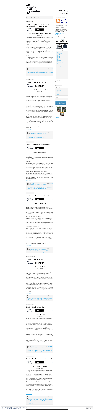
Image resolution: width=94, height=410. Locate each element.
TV (49, 75)
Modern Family (59, 66)
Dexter (57, 58)
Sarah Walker (33, 188)
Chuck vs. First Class (34, 349)
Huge (57, 63)
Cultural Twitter (59, 33)
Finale (47, 72)
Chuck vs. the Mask (42, 297)
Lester (32, 187)
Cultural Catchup (48, 2)
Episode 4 (36, 400)
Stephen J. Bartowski (42, 75)
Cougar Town (58, 57)
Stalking (39, 188)
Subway (45, 252)
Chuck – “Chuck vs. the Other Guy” (37, 82)
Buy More (31, 71)
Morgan (41, 73)
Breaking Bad (58, 54)
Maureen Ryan (58, 94)
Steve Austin (31, 351)
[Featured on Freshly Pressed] (60, 104)
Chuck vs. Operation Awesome (43, 399)
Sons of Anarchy (59, 69)
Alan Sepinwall (59, 90)
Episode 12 (49, 185)
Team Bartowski (36, 137)
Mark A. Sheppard (34, 136)
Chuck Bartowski (40, 71)
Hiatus (44, 298)
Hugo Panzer (38, 350)
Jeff (30, 187)
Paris (45, 136)
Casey (37, 133)
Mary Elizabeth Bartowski (35, 73)
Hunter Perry (43, 250)
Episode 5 (48, 349)
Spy (43, 252)
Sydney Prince (43, 401)
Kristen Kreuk (47, 298)
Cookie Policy (19, 408)
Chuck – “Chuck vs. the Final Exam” (37, 196)
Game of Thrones (59, 60)
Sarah (33, 299)
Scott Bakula (49, 73)
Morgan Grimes (39, 136)
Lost (57, 64)
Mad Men (58, 65)
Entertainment (43, 72)
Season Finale (36, 75)
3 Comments (51, 248)
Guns (43, 400)
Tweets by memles (57, 34)
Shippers (39, 299)
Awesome (37, 69)
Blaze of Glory (42, 69)
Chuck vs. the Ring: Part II (48, 71)
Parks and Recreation (59, 67)
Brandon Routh (33, 133)
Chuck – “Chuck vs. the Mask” (35, 259)
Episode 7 (38, 298)
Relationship (50, 187)
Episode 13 (44, 134)
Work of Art (58, 77)
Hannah (41, 298)
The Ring (44, 137)
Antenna (58, 91)
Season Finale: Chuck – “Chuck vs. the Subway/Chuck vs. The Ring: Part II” (38, 25)
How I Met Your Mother (60, 62)
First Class (31, 350)
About (33, 2)
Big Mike (34, 249)
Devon (29, 400)
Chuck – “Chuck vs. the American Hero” (38, 145)
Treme (57, 75)
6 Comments (51, 183)
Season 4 (32, 75)
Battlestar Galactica (59, 53)
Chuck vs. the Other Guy (34, 134)
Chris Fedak (35, 71)
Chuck (33, 68)
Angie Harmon (33, 398)
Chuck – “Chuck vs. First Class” (36, 307)
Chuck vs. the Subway (31, 72)
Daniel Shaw (37, 72)
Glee (57, 61)
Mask (51, 298)
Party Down (58, 68)
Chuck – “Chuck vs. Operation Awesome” (39, 359)
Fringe (57, 59)
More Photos (57, 117)
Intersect (45, 400)
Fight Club (40, 400)
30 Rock (58, 52)
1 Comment (51, 68)
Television (47, 75)
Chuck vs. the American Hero (36, 185)
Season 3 (29, 75)
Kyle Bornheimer (49, 250)
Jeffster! (49, 72)
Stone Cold (35, 351)
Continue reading (29, 65)
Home (28, 2)
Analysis (34, 69)
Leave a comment (50, 346)
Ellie (40, 72)
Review (45, 73)
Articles (38, 2)
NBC (43, 73)
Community (58, 56)
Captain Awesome (39, 184)
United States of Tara (59, 76)
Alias (32, 69)
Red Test (48, 136)
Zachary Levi (44, 351)
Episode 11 (39, 250)
